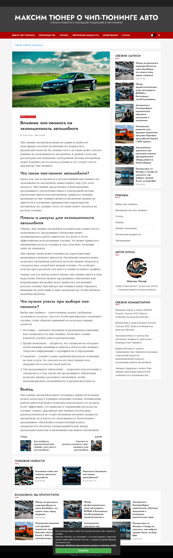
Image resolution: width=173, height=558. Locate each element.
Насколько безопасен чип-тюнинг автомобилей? (95, 474)
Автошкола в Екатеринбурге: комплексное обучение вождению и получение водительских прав (146, 114)
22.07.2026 (142, 79)
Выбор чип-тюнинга (23, 35)
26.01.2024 (29, 135)
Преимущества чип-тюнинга (131, 210)
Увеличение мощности (85, 35)
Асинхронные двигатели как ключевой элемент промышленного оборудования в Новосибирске (146, 155)
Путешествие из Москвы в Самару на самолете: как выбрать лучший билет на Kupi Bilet (146, 175)
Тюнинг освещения (126, 228)
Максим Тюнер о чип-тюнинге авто (86, 17)
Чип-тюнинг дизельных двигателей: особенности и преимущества (133, 372)
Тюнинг (63, 35)
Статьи (126, 35)
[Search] (159, 35)
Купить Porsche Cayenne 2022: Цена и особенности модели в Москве (133, 313)
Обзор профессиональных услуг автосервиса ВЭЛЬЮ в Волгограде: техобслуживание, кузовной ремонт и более (146, 95)
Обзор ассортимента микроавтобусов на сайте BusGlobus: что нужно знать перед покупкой (147, 69)
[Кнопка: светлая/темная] (153, 35)
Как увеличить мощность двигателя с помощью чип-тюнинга (134, 339)
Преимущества (47, 35)
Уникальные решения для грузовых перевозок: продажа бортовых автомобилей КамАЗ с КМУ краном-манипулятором (147, 135)
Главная (18, 45)
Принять (83, 550)
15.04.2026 (141, 184)
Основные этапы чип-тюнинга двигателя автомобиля (46, 474)
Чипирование (110, 35)
